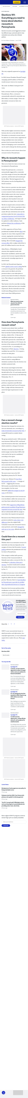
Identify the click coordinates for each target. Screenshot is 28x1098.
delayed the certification (14, 223)
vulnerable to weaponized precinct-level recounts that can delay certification (13, 216)
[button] (3, 1092)
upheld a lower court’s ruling (13, 266)
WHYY (5, 2)
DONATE (17, 2)
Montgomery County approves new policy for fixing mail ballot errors (14, 789)
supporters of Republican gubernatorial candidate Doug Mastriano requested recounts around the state (13, 507)
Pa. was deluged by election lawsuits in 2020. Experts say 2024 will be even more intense (18, 696)
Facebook (8, 623)
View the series (6, 655)
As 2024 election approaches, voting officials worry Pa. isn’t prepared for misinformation (18, 719)
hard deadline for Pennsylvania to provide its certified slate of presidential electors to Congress (14, 582)
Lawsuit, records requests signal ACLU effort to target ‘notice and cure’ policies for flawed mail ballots (18, 671)
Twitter (11, 623)
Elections (15, 6)
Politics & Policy (6, 6)
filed (21, 231)
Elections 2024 (5, 11)
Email (14, 623)
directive (16, 349)
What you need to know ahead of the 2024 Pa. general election (17, 303)
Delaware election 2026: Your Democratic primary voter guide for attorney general (13, 796)
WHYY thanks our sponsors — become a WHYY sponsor (14, 126)
